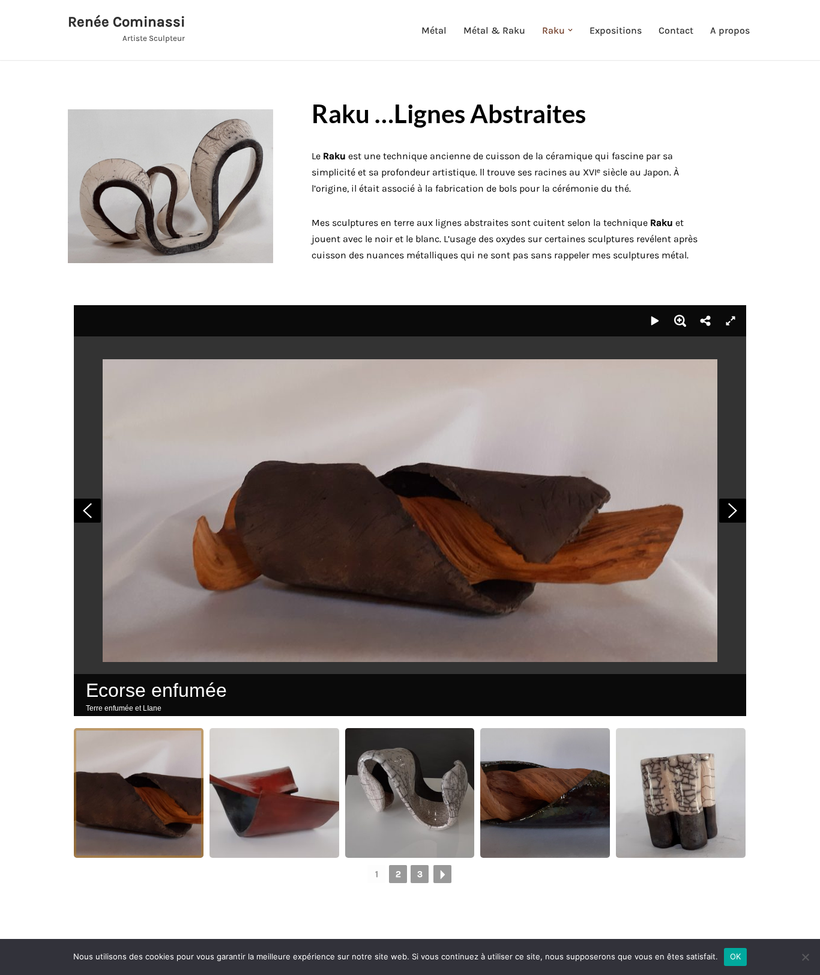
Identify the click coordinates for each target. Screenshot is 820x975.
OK (735, 956)
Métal (434, 30)
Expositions (615, 30)
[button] (570, 30)
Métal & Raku (494, 30)
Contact (676, 30)
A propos (730, 30)
